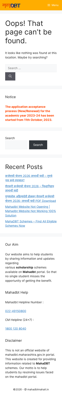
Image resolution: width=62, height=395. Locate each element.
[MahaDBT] (11, 5)
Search (10, 138)
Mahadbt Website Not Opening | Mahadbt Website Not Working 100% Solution (30, 211)
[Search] (10, 76)
